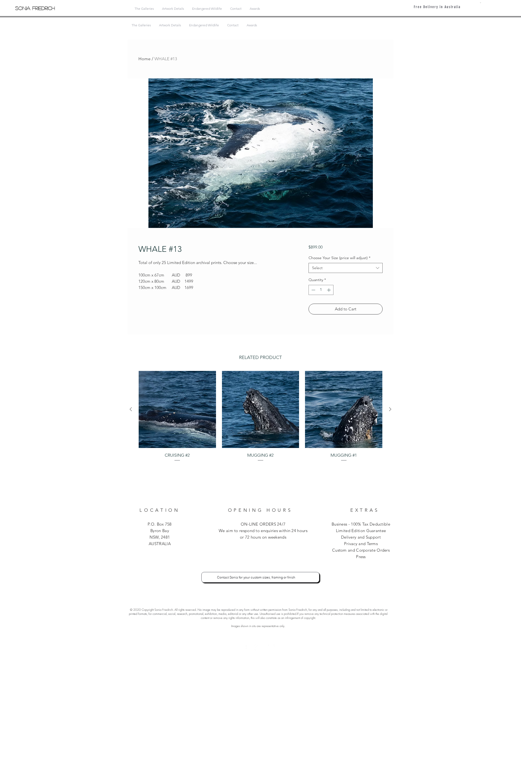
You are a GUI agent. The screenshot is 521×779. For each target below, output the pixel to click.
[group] (260, 416)
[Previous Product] (131, 409)
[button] (480, 2)
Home (144, 58)
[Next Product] (390, 409)
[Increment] (329, 290)
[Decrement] (312, 290)
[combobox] (346, 268)
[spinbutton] (321, 290)
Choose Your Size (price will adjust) (339, 257)
